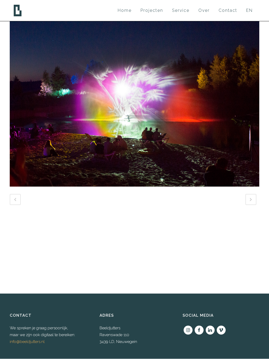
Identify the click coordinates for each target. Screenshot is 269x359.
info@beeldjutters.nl (27, 341)
